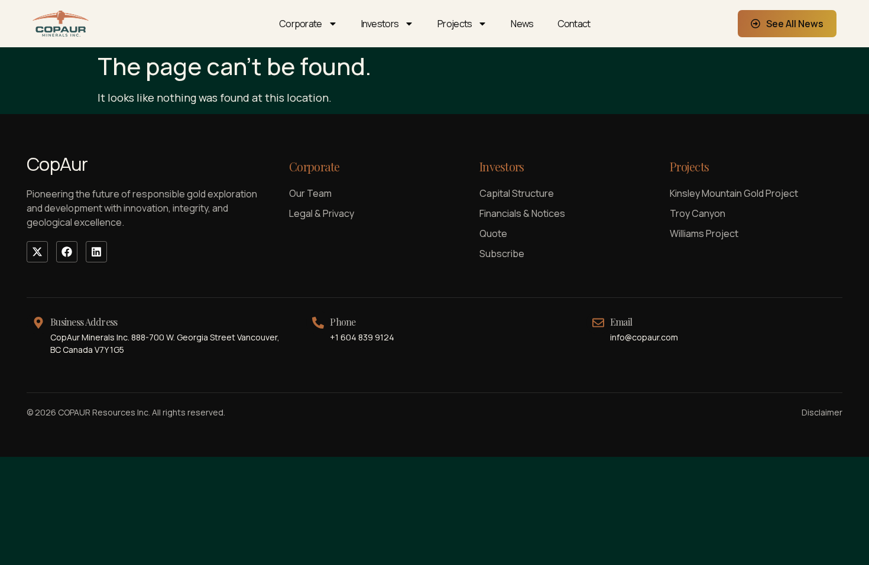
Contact (574, 23)
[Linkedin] (96, 251)
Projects (454, 23)
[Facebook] (66, 251)
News (522, 23)
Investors (380, 23)
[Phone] (318, 323)
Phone (342, 322)
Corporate (300, 23)
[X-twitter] (37, 251)
